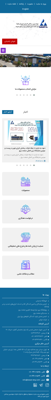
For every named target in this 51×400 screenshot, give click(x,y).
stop (21, 64)
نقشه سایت (11, 4)
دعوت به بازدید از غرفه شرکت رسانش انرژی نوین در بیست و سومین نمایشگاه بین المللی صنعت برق (25, 149)
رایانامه (20, 4)
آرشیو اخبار (8, 112)
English (25, 9)
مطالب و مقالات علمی (25, 274)
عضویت (29, 4)
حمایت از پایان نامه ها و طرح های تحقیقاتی (25, 246)
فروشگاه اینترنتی (41, 300)
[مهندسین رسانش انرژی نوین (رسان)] (32, 23)
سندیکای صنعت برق (40, 313)
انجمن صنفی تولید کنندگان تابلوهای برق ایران (32, 316)
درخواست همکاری (25, 218)
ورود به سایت (40, 4)
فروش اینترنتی (9, 41)
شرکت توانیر (43, 319)
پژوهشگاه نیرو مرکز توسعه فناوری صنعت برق (32, 310)
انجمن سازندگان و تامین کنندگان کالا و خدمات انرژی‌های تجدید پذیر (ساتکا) (25, 305)
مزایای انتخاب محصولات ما (25, 89)
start (30, 64)
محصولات (25, 190)
